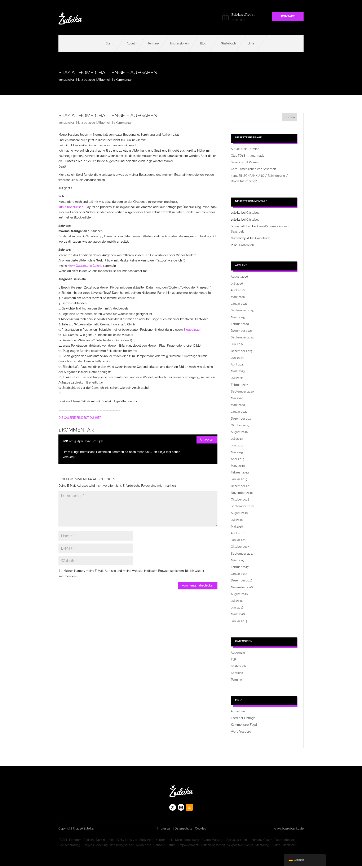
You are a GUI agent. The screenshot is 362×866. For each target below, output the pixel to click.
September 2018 (242, 506)
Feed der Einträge (243, 718)
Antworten (207, 439)
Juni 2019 (237, 445)
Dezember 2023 (241, 351)
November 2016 (242, 587)
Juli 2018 (237, 519)
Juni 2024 (237, 344)
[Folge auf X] (172, 807)
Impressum (164, 828)
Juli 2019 (237, 438)
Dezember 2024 (241, 330)
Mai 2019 (237, 452)
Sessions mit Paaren (245, 162)
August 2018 (239, 513)
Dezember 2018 (241, 486)
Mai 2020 (237, 398)
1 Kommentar (123, 79)
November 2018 (242, 492)
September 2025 (242, 310)
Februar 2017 (239, 567)
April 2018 (237, 533)
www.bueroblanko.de (289, 828)
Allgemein (104, 79)
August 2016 (239, 594)
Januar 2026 (239, 303)
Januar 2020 (239, 411)
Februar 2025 (240, 324)
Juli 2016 (237, 600)
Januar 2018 (239, 540)
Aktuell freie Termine (245, 149)
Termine (153, 43)
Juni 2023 (237, 357)
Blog (203, 43)
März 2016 (238, 614)
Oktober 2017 (240, 546)
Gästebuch (228, 43)
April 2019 (237, 459)
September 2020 (242, 391)
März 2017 (237, 560)
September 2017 (242, 553)
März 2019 (238, 465)
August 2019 (239, 432)
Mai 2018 (237, 526)
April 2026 (237, 290)
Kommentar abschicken (197, 585)
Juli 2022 (237, 378)
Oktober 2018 (240, 499)
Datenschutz (183, 828)
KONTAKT (288, 16)
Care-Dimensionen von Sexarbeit (253, 169)
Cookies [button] (200, 828)
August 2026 (239, 276)
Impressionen (179, 43)
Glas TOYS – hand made (247, 155)
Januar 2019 (239, 479)
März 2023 (238, 371)
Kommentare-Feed (244, 724)
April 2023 (237, 364)
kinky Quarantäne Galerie (85, 265)
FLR (233, 659)
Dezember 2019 (241, 418)
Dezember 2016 (241, 580)
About (131, 43)
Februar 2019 (240, 472)
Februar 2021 (239, 384)
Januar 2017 (239, 573)
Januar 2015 (239, 621)
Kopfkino (237, 673)
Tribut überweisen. (71, 207)
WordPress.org (241, 731)
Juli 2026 (237, 283)
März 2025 (238, 317)
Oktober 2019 (240, 425)
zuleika (69, 79)
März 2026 (238, 297)
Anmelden (238, 711)
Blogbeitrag (192, 329)
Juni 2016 (237, 607)
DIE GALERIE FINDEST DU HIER (79, 417)
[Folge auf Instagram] (181, 807)
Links (251, 43)
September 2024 (242, 337)
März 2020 (238, 405)
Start (109, 43)
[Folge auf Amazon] (189, 807)
